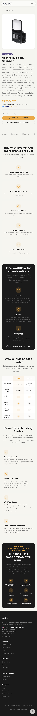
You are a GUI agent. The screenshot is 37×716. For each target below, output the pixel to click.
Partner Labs (6, 676)
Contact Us (5, 691)
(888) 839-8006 (7, 636)
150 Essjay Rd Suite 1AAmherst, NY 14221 (9, 632)
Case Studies (6, 667)
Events (4, 665)
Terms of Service (7, 694)
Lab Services (6, 647)
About (4, 688)
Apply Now (13, 106)
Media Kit (5, 679)
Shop (3, 650)
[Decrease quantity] (7, 113)
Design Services (7, 645)
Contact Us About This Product (20, 122)
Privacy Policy (6, 696)
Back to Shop (9, 10)
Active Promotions (8, 653)
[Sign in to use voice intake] (32, 711)
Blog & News (6, 662)
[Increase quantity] (14, 113)
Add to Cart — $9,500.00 (20, 118)
